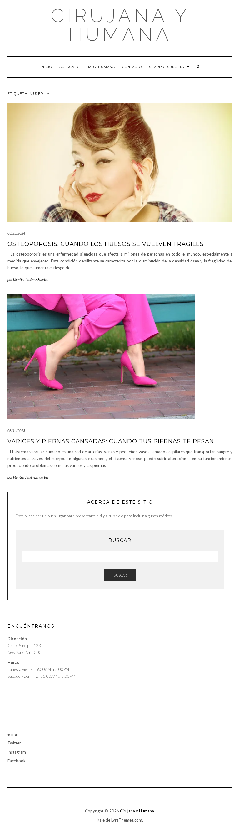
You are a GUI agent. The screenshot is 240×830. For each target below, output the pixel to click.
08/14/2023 (16, 430)
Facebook (17, 760)
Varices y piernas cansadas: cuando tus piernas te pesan (111, 441)
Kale (101, 819)
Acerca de (70, 67)
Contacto (132, 67)
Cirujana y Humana (120, 25)
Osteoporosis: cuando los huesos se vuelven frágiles (106, 244)
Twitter (14, 742)
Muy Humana (101, 67)
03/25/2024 (16, 233)
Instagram (17, 752)
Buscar (120, 575)
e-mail (13, 734)
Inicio (46, 67)
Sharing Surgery (167, 67)
